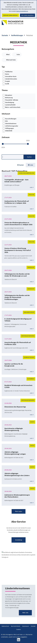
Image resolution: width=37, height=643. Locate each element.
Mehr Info (25, 612)
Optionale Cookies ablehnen (10, 15)
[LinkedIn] (18, 641)
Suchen (29, 157)
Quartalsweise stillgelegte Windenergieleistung (13, 429)
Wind (7, 54)
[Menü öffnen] (31, 21)
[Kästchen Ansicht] (20, 165)
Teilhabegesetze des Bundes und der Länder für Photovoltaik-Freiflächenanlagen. (17, 297)
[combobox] (18, 78)
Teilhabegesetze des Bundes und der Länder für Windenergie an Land (17, 275)
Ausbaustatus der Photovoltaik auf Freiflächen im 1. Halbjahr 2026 (16, 202)
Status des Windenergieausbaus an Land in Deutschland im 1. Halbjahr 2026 (18, 224)
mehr (31, 187)
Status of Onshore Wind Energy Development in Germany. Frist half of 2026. (17, 250)
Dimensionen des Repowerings (15, 407)
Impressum (25, 626)
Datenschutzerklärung (22, 11)
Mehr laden (18, 511)
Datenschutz (5, 626)
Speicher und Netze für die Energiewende (13, 365)
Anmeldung (18, 540)
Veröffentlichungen (17, 35)
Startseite (5, 35)
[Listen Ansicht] (30, 165)
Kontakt (33, 626)
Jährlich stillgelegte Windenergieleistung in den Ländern (17, 474)
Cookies (18, 629)
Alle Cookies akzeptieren (27, 15)
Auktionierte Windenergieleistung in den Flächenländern (17, 496)
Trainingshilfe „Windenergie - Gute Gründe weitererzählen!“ (16, 181)
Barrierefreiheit (15, 626)
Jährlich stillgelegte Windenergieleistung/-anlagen (15, 453)
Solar (18, 54)
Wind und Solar (11, 60)
